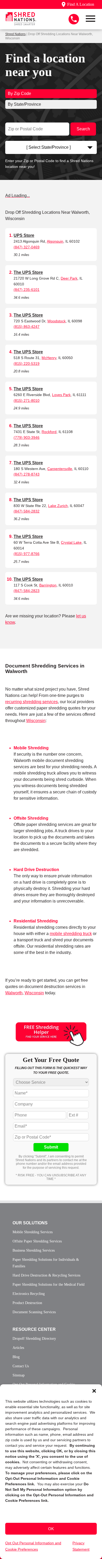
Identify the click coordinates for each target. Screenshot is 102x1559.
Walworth (13, 993)
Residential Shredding (36, 921)
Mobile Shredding (31, 748)
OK (51, 1528)
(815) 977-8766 (26, 554)
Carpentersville (59, 469)
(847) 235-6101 (26, 289)
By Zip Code (19, 93)
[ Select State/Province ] (48, 147)
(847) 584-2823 (26, 591)
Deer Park (69, 278)
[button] (94, 1391)
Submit (51, 1147)
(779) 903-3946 (26, 437)
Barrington (47, 585)
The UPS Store (28, 272)
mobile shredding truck (71, 933)
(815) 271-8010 (26, 400)
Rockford (49, 432)
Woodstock (56, 321)
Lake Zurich (58, 506)
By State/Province (24, 104)
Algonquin (55, 241)
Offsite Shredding (31, 818)
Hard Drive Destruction (36, 869)
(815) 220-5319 (26, 363)
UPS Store (24, 235)
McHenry (49, 358)
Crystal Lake (71, 542)
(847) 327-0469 (26, 247)
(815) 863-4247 (26, 326)
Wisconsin (36, 720)
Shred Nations (15, 34)
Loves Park (61, 395)
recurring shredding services (31, 702)
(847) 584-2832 (26, 511)
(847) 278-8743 (26, 474)
